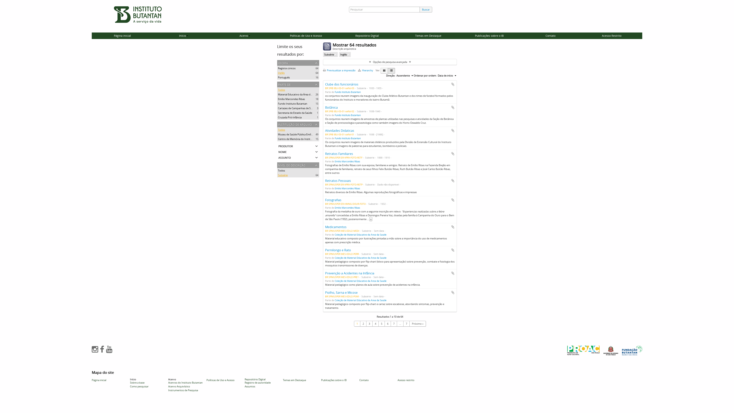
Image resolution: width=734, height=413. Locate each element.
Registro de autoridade (258, 382)
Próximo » (417, 323)
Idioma (283, 62)
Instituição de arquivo (295, 124)
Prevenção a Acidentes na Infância (349, 273)
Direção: (390, 75)
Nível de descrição (292, 164)
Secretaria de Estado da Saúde (295, 113)
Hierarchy (367, 70)
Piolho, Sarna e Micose (341, 292)
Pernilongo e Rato (338, 250)
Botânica (331, 107)
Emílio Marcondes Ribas (291, 99)
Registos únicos (287, 68)
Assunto (284, 157)
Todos (281, 90)
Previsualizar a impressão (341, 70)
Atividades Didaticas (339, 130)
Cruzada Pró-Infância (290, 117)
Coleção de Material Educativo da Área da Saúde (360, 234)
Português (284, 77)
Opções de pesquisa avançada (390, 62)
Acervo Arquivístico (179, 386)
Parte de (284, 84)
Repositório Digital (367, 35)
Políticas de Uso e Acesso (306, 35)
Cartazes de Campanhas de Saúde (297, 108)
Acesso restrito (406, 380)
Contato (550, 35)
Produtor (285, 145)
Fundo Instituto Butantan (292, 103)
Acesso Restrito (611, 35)
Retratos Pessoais (338, 181)
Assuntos (250, 386)
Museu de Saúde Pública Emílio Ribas (299, 134)
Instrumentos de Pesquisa (183, 390)
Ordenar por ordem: (425, 75)
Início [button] (182, 35)
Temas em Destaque (428, 35)
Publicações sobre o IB (489, 35)
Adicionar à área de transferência (453, 84)
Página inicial (122, 35)
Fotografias (333, 200)
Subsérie (283, 175)
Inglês (281, 73)
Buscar (426, 9)
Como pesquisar (139, 386)
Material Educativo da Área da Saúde (298, 94)
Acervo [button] (244, 35)
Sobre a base (137, 382)
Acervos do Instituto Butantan (185, 382)
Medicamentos (336, 227)
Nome (282, 151)
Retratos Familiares (339, 154)
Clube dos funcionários (341, 84)
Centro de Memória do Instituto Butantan (302, 139)
